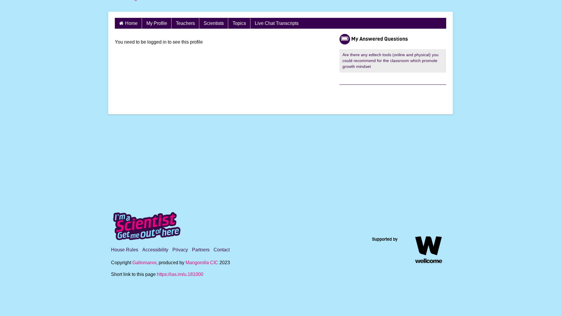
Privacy (180, 249)
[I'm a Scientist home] (148, 223)
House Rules (124, 249)
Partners (200, 249)
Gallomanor (144, 262)
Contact (222, 249)
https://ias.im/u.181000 (180, 274)
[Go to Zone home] (131, 5)
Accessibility (155, 249)
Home (131, 23)
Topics (239, 23)
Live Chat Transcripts (277, 23)
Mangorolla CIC (202, 262)
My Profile (156, 23)
